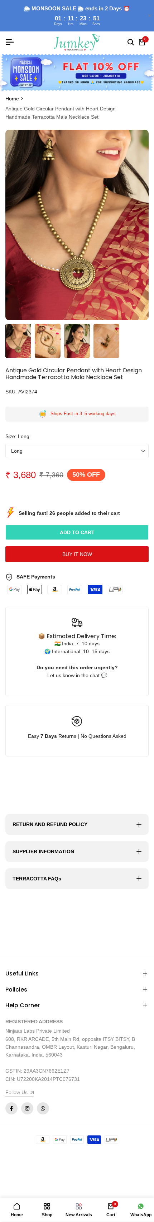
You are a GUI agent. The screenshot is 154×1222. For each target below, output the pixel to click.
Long (17, 451)
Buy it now (77, 554)
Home (12, 98)
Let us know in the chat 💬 (77, 675)
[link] (77, 72)
